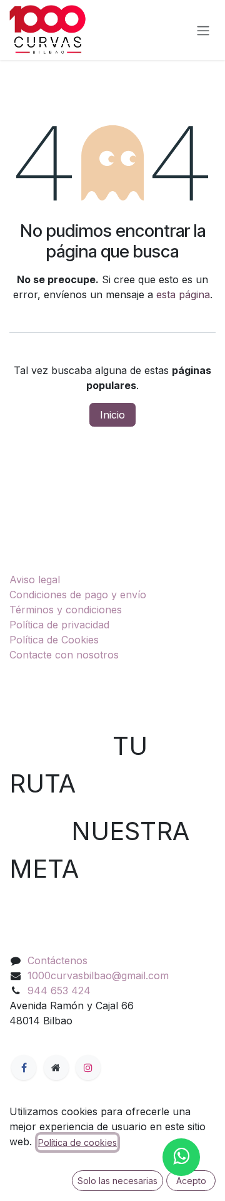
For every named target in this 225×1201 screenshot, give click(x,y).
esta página (183, 294)
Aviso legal (34, 579)
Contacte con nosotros (64, 654)
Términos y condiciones (65, 609)
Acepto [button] (191, 1180)
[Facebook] (23, 1067)
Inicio (112, 414)
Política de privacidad (59, 624)
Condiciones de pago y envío (77, 594)
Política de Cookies (54, 639)
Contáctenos (58, 960)
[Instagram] (88, 1067)
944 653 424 (59, 990)
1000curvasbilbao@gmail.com (98, 975)
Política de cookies (77, 1142)
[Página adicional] (56, 1067)
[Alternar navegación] (203, 30)
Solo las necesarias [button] (118, 1180)
